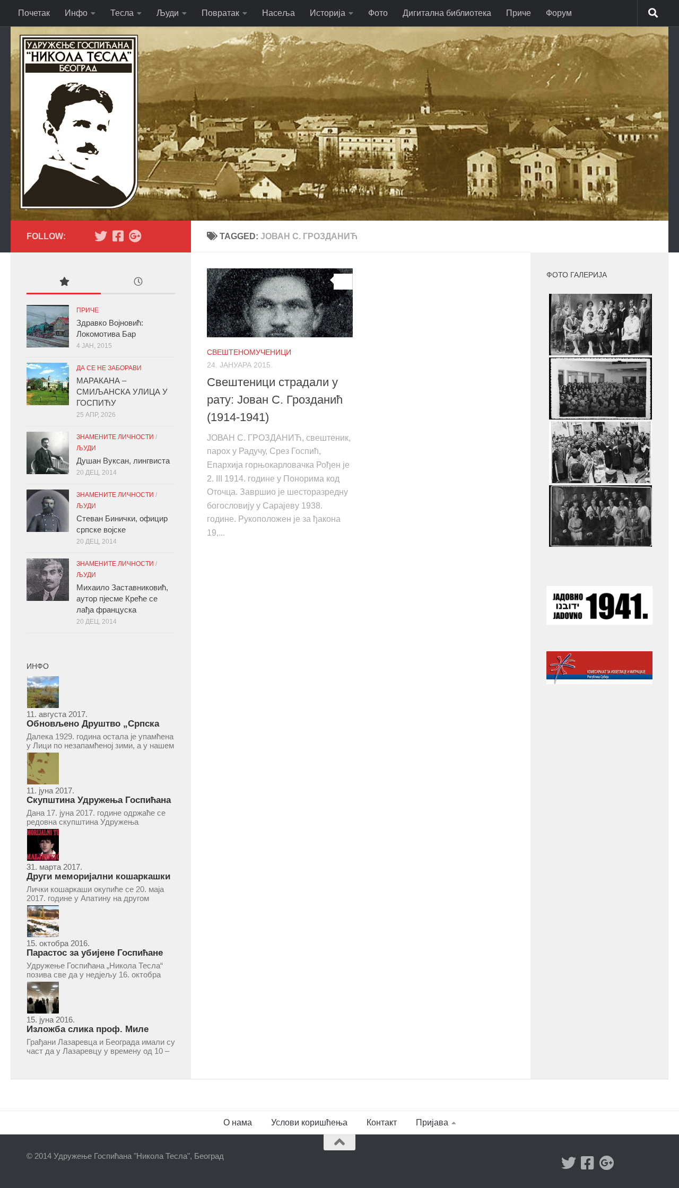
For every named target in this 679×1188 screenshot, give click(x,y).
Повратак (220, 13)
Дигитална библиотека (447, 13)
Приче (518, 13)
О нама (237, 1122)
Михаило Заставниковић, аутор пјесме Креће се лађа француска (122, 598)
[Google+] (134, 236)
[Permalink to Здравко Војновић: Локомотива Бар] (48, 326)
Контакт (382, 1122)
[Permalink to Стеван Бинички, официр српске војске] (48, 511)
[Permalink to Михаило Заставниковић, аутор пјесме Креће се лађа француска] (48, 579)
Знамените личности (115, 437)
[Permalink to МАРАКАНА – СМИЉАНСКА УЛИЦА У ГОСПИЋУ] (48, 384)
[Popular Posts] (64, 283)
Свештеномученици (249, 352)
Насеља (278, 13)
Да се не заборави (109, 368)
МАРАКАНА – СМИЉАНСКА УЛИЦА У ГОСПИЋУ (122, 391)
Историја (327, 13)
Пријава (432, 1122)
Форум (559, 13)
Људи (167, 13)
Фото (378, 13)
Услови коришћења (309, 1122)
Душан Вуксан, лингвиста (123, 460)
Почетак (34, 13)
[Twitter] (100, 236)
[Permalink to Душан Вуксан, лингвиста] (48, 453)
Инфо (76, 13)
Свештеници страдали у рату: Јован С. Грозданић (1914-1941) (275, 399)
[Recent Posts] (138, 283)
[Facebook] (117, 236)
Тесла (122, 13)
